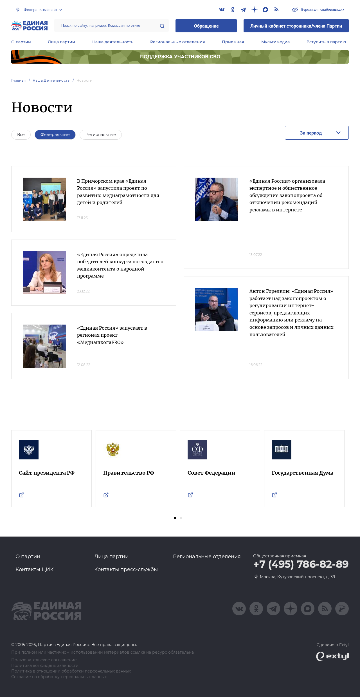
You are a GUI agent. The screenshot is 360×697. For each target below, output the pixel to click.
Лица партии (61, 41)
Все (21, 134)
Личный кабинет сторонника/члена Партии (296, 26)
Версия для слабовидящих (322, 9)
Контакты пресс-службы (126, 569)
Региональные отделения (177, 41)
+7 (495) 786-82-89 (301, 564)
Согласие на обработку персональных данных (59, 676)
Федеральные (55, 134)
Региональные (101, 134)
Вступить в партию (326, 41)
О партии (21, 41)
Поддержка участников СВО (180, 56)
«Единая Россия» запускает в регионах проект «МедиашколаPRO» (112, 335)
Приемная (233, 41)
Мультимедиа (275, 41)
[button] (175, 518)
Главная (18, 80)
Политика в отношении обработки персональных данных (71, 671)
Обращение (206, 26)
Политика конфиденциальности (44, 665)
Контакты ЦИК (34, 569)
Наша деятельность (112, 41)
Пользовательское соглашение (44, 660)
